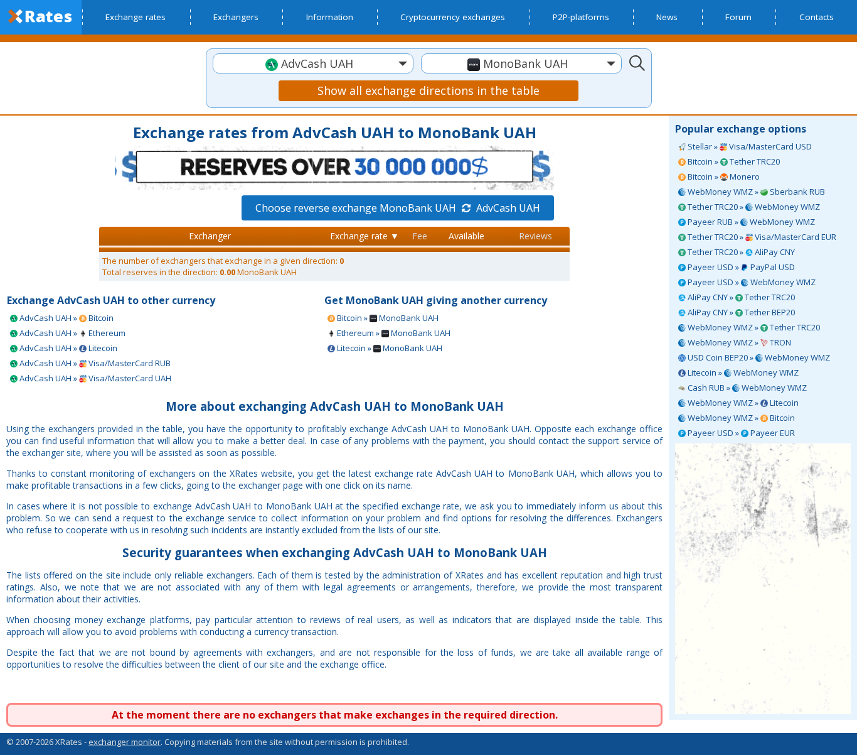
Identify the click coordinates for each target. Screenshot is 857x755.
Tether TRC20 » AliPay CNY (740, 252)
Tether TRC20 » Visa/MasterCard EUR (761, 236)
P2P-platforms (581, 17)
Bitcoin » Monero (723, 176)
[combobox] (313, 63)
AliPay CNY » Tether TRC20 (740, 297)
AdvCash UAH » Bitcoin (66, 317)
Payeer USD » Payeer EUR (740, 432)
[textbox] (313, 63)
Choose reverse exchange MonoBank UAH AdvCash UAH (397, 208)
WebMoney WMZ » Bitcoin (740, 417)
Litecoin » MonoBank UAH (388, 348)
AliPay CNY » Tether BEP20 (740, 312)
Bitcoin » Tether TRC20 (733, 161)
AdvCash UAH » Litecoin (67, 348)
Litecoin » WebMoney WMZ (742, 372)
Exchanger (210, 236)
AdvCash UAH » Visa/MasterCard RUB (94, 363)
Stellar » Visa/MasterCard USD (749, 146)
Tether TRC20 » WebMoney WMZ (753, 206)
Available (466, 236)
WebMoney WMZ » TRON (738, 342)
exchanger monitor (124, 741)
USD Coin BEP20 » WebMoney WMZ (758, 357)
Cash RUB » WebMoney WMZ (746, 387)
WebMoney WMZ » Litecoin (742, 402)
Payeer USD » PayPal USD (740, 267)
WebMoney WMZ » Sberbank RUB (755, 191)
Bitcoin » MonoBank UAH (387, 317)
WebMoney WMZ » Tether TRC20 (753, 327)
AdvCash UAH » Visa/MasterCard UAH (94, 378)
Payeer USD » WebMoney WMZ (751, 282)
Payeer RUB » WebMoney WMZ (750, 221)
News (667, 17)
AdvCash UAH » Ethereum (71, 333)
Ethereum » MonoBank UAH (392, 333)
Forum (738, 17)
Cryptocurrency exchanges (452, 17)
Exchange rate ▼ (364, 236)
